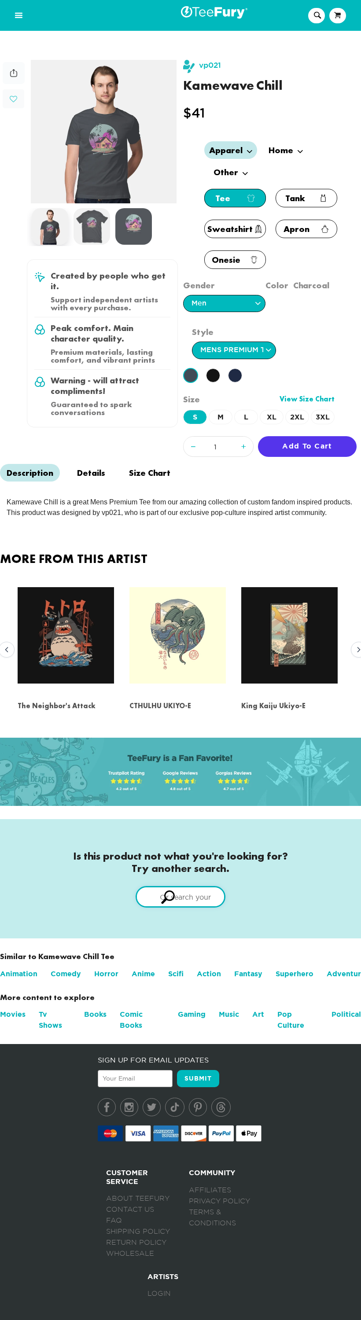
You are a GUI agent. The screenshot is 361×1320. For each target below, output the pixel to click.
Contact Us (130, 1209)
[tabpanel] (104, 131)
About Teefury (137, 1198)
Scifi (176, 973)
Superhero (294, 973)
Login (159, 1293)
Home (282, 150)
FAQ (114, 1220)
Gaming (192, 1014)
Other (227, 172)
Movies (13, 1014)
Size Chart (149, 472)
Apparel (227, 150)
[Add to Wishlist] (13, 99)
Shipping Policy (138, 1231)
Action (209, 973)
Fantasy (248, 973)
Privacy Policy (219, 1201)
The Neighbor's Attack (57, 705)
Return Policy (136, 1242)
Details (91, 472)
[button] (13, 98)
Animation (18, 973)
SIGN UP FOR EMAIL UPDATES (153, 1059)
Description (30, 472)
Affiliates (210, 1190)
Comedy (66, 973)
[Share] (14, 81)
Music (229, 1014)
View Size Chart (307, 399)
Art (258, 1014)
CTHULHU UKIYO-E (160, 705)
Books (95, 1014)
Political (346, 1014)
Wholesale (130, 1253)
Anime (143, 973)
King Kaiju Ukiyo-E (273, 705)
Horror (106, 973)
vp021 (210, 65)
